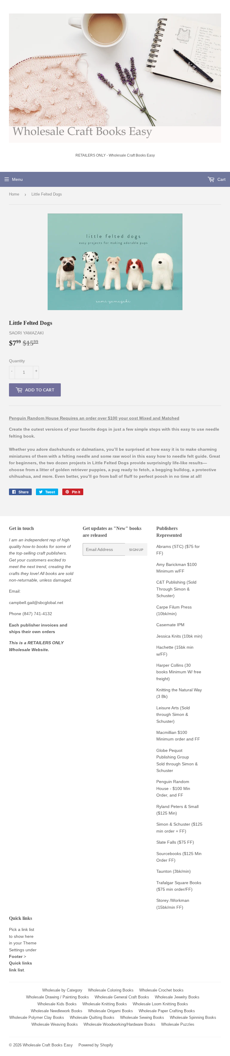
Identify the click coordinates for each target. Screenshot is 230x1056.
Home (14, 194)
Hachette (164, 647)
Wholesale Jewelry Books (177, 997)
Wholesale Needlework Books (56, 1011)
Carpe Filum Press (174, 607)
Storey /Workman (172, 900)
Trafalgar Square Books (178, 882)
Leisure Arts (168, 707)
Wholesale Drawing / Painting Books (57, 997)
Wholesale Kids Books (57, 1004)
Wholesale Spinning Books (193, 1017)
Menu (17, 179)
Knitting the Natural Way (179, 689)
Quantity (17, 360)
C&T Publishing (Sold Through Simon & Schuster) (176, 589)
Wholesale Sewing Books (142, 1017)
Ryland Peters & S (173, 806)
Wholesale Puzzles (177, 1024)
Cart (221, 179)
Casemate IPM (170, 624)
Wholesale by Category (62, 990)
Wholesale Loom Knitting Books (160, 1004)
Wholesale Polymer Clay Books (36, 1017)
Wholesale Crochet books (161, 990)
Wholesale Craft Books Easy (48, 1045)
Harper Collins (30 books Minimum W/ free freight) (178, 672)
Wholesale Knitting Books (104, 1004)
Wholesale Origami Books (110, 1011)
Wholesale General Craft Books (122, 997)
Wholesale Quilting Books (92, 1017)
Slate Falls (166, 842)
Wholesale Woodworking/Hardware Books (119, 1024)
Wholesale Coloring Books (111, 990)
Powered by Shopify (95, 1045)
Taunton (164, 871)
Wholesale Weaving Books (54, 1024)
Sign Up (136, 549)
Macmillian (166, 732)
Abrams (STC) (170, 546)
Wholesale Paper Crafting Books (167, 1011)
